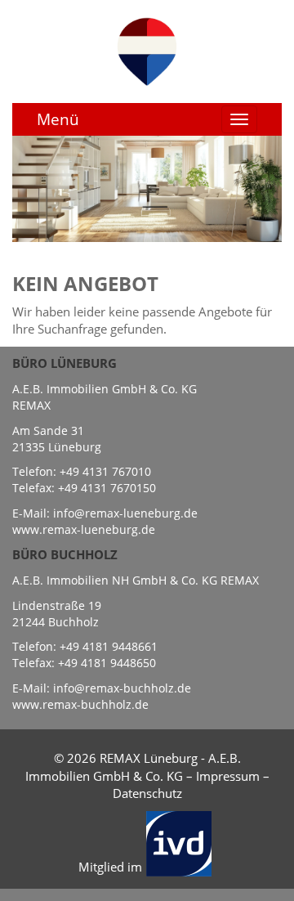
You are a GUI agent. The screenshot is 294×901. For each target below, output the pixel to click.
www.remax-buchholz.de (80, 704)
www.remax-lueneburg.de (83, 529)
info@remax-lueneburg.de (125, 513)
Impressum (228, 776)
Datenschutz (147, 793)
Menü (58, 119)
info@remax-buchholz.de (122, 688)
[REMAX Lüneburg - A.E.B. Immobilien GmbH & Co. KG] (147, 50)
